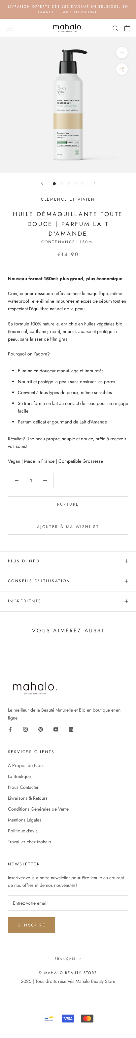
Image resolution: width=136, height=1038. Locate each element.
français (65, 958)
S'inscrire (31, 925)
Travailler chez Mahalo (29, 841)
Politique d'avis (23, 830)
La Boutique (19, 776)
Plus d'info (23, 561)
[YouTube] (55, 729)
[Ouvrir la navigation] (9, 28)
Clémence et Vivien (68, 199)
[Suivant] (94, 183)
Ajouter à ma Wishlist (68, 527)
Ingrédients (24, 601)
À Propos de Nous (26, 765)
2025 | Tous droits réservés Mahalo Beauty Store (68, 981)
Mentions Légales (24, 820)
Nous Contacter (23, 787)
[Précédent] (42, 183)
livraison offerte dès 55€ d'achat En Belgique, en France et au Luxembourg (68, 9)
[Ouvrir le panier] (127, 28)
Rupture (68, 504)
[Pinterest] (40, 729)
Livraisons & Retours (28, 798)
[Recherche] (116, 28)
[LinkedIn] (71, 729)
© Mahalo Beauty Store (68, 972)
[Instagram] (25, 729)
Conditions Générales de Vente (38, 809)
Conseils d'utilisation (39, 581)
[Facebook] (10, 729)
